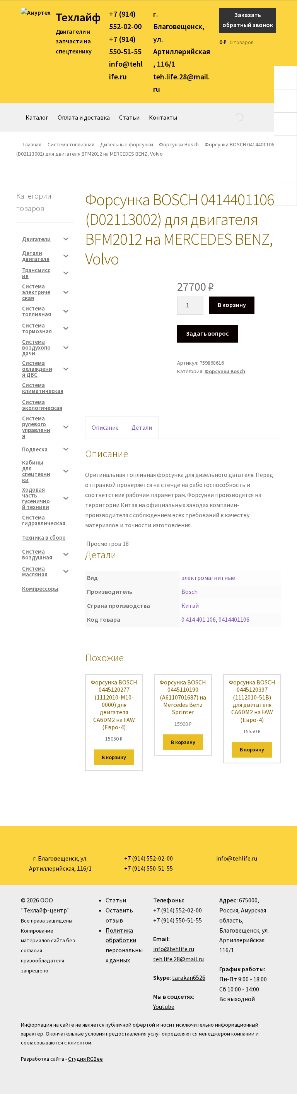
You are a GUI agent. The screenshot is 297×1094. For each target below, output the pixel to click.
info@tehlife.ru (173, 949)
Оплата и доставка (84, 117)
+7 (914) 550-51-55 (177, 920)
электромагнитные (208, 577)
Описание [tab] (105, 427)
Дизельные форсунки (126, 144)
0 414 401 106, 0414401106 (215, 619)
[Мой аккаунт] (273, 42)
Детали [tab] (141, 427)
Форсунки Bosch (179, 144)
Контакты (163, 117)
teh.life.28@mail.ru (178, 959)
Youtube (163, 1006)
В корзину (232, 305)
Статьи (129, 117)
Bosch (189, 591)
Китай (190, 605)
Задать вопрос (207, 333)
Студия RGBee (85, 1058)
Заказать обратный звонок (247, 20)
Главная (32, 144)
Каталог (37, 117)
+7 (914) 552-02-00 (177, 910)
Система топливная (71, 144)
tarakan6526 (188, 977)
